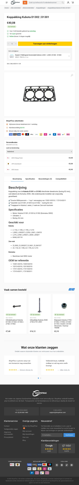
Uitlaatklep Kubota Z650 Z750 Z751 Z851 (39, 321)
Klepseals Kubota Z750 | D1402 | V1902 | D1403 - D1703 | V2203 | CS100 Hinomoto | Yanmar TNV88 (63, 324)
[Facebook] (57, 465)
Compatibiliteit (61, 179)
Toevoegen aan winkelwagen (45, 44)
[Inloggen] (68, 2)
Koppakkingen (40, 8)
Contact (6, 426)
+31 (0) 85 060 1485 (21, 412)
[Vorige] (70, 289)
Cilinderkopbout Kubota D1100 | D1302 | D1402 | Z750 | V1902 (15, 322)
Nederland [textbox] (10, 151)
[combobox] (39, 152)
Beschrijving (17, 179)
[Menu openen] (6, 2)
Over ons (26, 437)
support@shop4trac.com (57, 412)
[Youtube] (71, 465)
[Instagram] (62, 465)
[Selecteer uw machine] (25, 2)
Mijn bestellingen (28, 434)
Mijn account (27, 431)
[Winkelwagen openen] (72, 2)
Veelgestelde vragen (11, 429)
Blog (24, 440)
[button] (38, 378)
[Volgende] (73, 289)
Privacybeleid (8, 437)
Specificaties (30, 179)
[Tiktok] (67, 465)
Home (7, 8)
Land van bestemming (12, 148)
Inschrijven (69, 435)
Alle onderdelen (16, 8)
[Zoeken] (63, 2)
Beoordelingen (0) (45, 179)
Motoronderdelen (28, 8)
